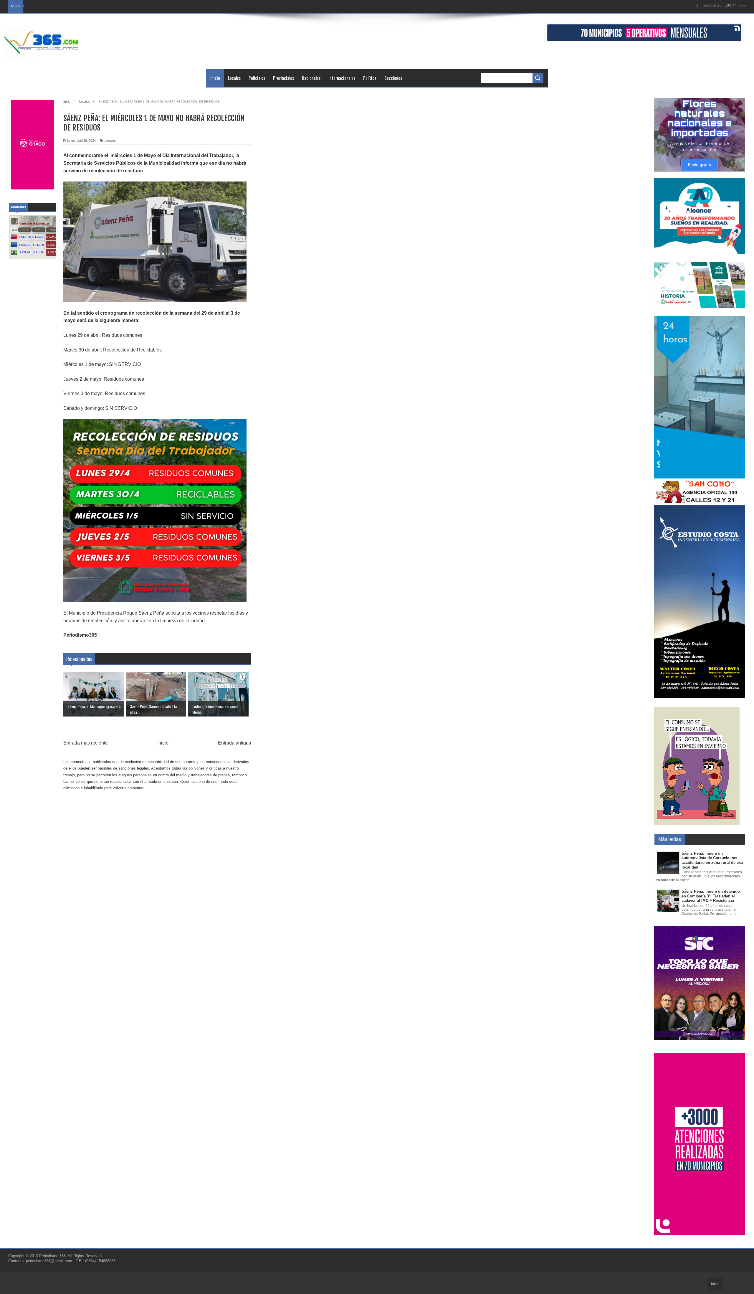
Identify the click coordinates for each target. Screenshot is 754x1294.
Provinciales (283, 78)
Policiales (257, 78)
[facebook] (697, 6)
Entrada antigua (234, 742)
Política (369, 78)
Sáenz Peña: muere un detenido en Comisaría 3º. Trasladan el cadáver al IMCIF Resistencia (711, 896)
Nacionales (311, 78)
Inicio (215, 78)
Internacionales (341, 78)
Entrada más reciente (85, 742)
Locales (234, 78)
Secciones (393, 78)
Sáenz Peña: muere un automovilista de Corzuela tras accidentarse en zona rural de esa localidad (712, 860)
